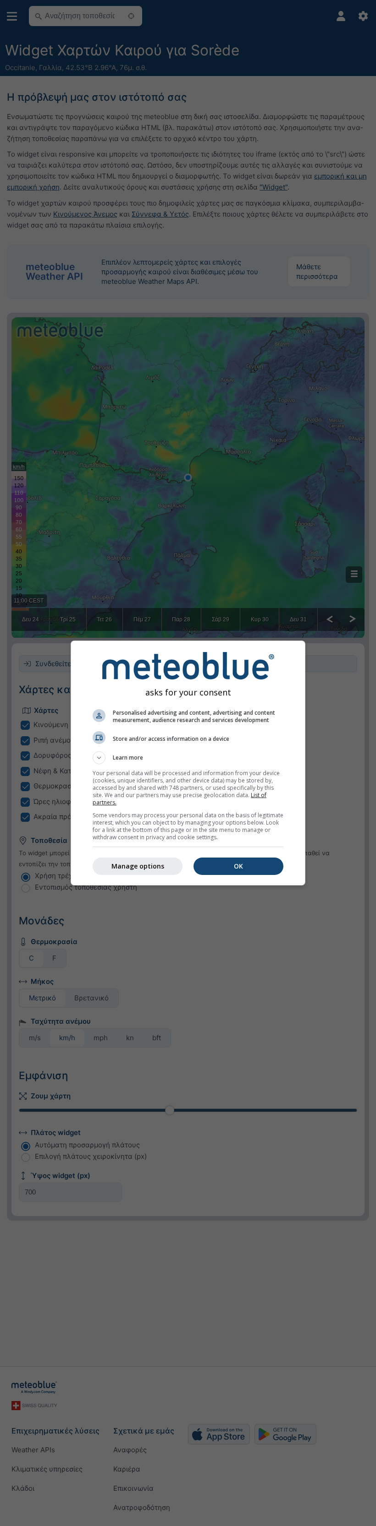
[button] (188, 757)
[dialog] (188, 763)
